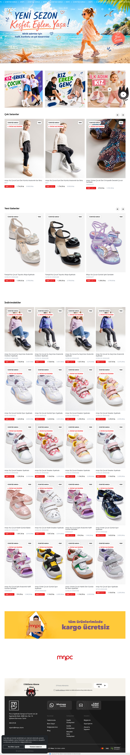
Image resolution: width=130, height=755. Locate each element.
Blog (48, 730)
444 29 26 (12, 723)
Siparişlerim (88, 724)
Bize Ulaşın (51, 724)
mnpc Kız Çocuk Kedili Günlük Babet (17, 528)
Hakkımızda (51, 720)
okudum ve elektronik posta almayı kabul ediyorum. (74, 690)
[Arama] (89, 9)
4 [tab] (65, 60)
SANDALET (8, 184)
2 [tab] (62, 60)
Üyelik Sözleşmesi (70, 721)
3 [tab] (64, 60)
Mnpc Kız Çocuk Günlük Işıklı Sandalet (18, 275)
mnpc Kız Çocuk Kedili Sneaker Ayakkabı (49, 528)
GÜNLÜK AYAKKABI (11, 358)
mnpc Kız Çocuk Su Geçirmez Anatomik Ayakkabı (79, 355)
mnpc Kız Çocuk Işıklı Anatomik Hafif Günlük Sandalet (78, 528)
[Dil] (96, 9)
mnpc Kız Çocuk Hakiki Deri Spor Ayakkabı (101, 180)
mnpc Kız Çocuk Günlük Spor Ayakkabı (18, 413)
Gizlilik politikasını (60, 690)
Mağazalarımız (52, 727)
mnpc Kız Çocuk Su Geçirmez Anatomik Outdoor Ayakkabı (19, 355)
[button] (101, 685)
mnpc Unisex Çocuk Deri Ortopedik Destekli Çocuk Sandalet (23, 181)
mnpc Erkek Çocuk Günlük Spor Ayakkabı (107, 528)
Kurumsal (50, 716)
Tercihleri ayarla (13, 747)
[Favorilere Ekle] (40, 174)
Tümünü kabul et (36, 747)
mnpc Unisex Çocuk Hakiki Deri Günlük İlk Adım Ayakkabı (79, 587)
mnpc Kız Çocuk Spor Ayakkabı (107, 587)
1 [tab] (60, 60)
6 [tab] (69, 60)
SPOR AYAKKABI (91, 183)
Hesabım (86, 716)
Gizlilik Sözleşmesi (70, 727)
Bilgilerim (87, 720)
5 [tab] (67, 60)
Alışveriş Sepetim (87, 728)
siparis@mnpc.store (16, 727)
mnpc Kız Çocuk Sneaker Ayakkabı (77, 413)
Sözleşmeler (70, 716)
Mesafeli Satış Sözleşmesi (70, 734)
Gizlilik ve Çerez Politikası (25, 751)
